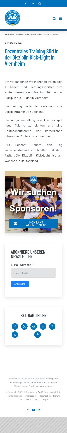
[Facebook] (15, 326)
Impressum (30, 395)
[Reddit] (34, 326)
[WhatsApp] (52, 326)
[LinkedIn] (43, 326)
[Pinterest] (38, 335)
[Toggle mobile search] (54, 18)
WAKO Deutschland (47, 392)
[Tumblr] (15, 335)
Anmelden (20, 284)
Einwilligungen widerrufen (41, 386)
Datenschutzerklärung (49, 395)
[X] (24, 326)
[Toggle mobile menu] (60, 18)
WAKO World (25, 399)
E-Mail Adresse (21, 264)
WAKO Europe (41, 399)
